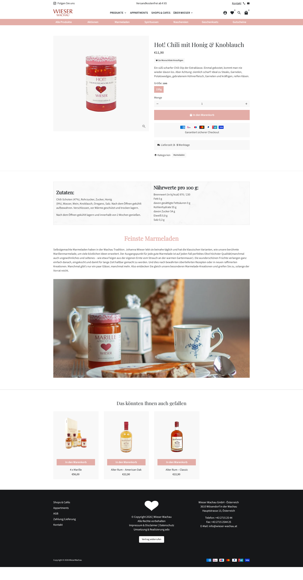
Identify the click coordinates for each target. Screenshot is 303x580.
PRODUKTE (118, 13)
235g (159, 89)
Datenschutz (166, 525)
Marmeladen (179, 155)
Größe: (160, 83)
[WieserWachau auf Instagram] (54, 3)
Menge (158, 98)
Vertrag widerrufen (151, 539)
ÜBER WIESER (183, 13)
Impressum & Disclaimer (143, 525)
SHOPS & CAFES (160, 13)
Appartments (61, 508)
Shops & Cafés (61, 502)
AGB (55, 513)
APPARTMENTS (139, 13)
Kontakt (236, 3)
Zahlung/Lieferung (64, 519)
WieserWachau (75, 560)
